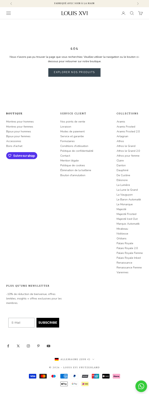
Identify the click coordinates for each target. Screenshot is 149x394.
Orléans (121, 238)
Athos (120, 141)
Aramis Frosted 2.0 (128, 131)
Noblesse (122, 233)
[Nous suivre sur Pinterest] (38, 346)
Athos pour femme (128, 156)
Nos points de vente (72, 121)
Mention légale (69, 160)
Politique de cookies (72, 165)
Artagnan (122, 136)
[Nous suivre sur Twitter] (18, 346)
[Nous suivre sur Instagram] (28, 346)
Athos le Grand (126, 146)
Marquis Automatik (128, 224)
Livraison (65, 126)
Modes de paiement (72, 131)
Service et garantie (72, 136)
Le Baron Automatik (129, 199)
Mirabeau (122, 229)
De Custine (123, 175)
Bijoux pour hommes (18, 131)
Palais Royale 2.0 (127, 248)
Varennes (122, 272)
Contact (65, 156)
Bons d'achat (14, 146)
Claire (120, 160)
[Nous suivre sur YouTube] (48, 346)
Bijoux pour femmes (18, 136)
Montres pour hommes (20, 121)
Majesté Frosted (126, 214)
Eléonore (122, 180)
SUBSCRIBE (47, 322)
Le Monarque (125, 204)
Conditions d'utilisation (74, 146)
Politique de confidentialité (76, 151)
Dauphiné (122, 170)
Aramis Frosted (126, 126)
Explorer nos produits (74, 72)
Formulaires (67, 141)
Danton (121, 165)
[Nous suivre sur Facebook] (8, 346)
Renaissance (124, 263)
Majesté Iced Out (127, 219)
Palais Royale (125, 243)
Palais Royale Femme (130, 253)
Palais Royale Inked (129, 258)
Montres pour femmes (19, 126)
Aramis (121, 121)
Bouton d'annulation (72, 175)
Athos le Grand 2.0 (128, 151)
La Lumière (123, 185)
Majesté (121, 209)
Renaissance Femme (129, 267)
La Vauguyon (125, 195)
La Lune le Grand (127, 190)
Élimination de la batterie (75, 170)
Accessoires (13, 141)
